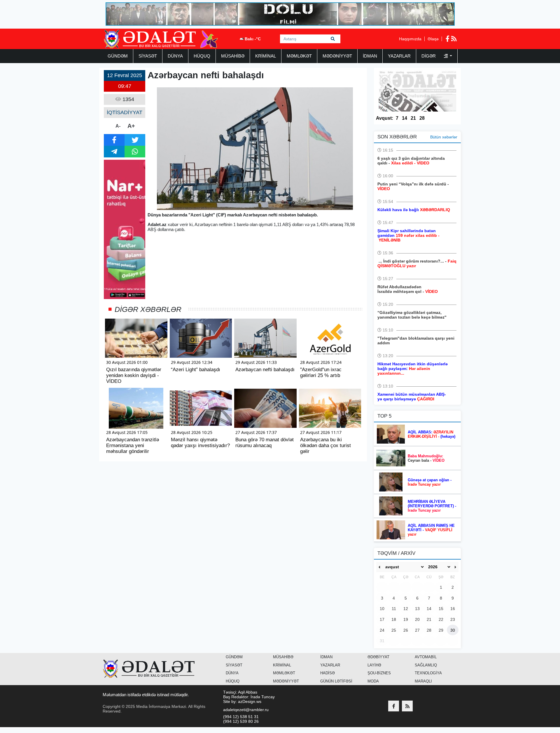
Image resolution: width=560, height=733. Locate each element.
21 (413, 118)
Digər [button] (429, 55)
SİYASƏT (148, 55)
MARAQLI (423, 681)
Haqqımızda (410, 39)
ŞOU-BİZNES (379, 673)
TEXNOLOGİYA (428, 673)
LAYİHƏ (374, 665)
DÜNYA (175, 55)
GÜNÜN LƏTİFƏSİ (336, 681)
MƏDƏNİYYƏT (337, 55)
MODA (373, 681)
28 (422, 118)
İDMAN (370, 55)
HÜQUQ (202, 55)
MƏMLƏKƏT (299, 55)
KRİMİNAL (265, 55)
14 (404, 118)
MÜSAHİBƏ (232, 55)
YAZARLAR (399, 55)
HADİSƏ (327, 673)
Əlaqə (433, 39)
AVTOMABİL (426, 657)
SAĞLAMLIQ (426, 665)
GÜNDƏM (118, 55)
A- (118, 126)
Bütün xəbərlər (443, 137)
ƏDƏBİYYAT (378, 657)
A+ (131, 126)
